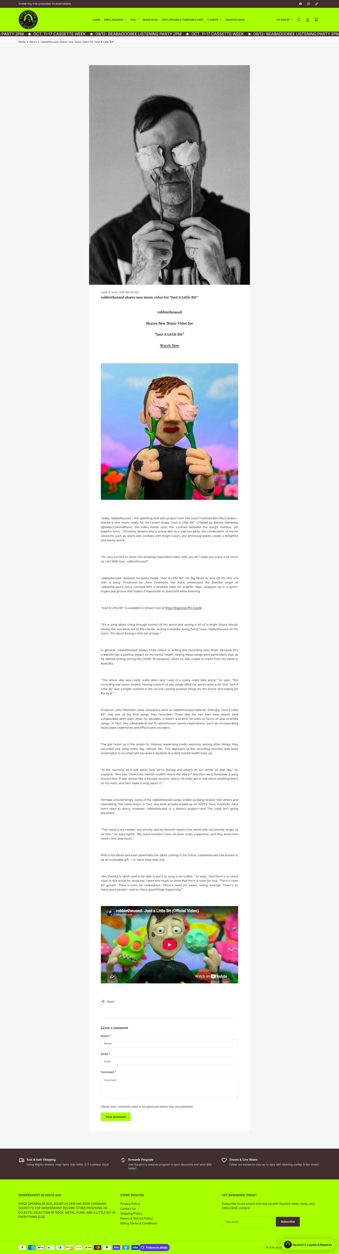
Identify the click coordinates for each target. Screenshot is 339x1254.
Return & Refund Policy (136, 1218)
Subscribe (288, 1221)
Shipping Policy (131, 1213)
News (33, 41)
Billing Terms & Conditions (138, 1223)
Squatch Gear (235, 19)
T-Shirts (212, 19)
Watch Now (169, 346)
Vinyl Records (113, 19)
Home (22, 41)
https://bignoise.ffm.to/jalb (183, 608)
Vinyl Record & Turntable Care (182, 19)
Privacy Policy (130, 1204)
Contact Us (128, 1208)
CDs (133, 19)
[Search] (299, 19)
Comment (108, 1072)
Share (110, 1001)
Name (106, 1036)
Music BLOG (150, 19)
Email (105, 1054)
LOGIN (96, 19)
